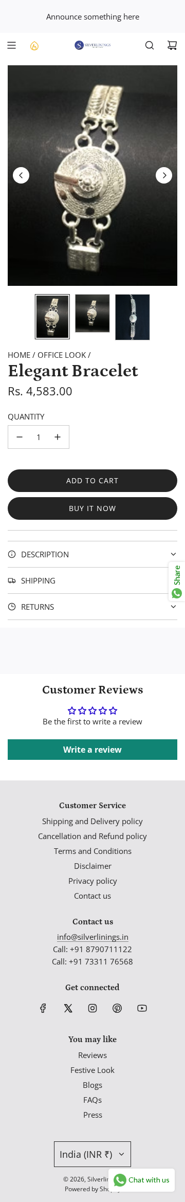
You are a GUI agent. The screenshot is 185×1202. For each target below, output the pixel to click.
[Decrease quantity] (19, 437)
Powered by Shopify (93, 1189)
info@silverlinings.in (92, 937)
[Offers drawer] (34, 45)
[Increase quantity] (57, 437)
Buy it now (92, 508)
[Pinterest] (117, 1008)
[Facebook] (43, 1008)
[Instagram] (92, 1008)
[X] (68, 1008)
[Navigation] (11, 45)
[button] (21, 175)
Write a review (92, 749)
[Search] (149, 45)
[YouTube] (142, 1008)
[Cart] (172, 45)
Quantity (26, 416)
